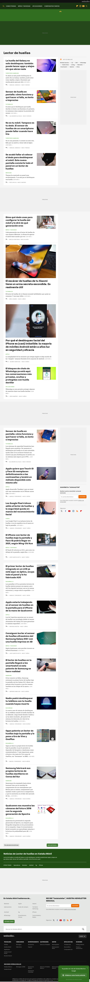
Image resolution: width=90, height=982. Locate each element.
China (78, 67)
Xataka (6, 944)
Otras (7, 518)
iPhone (41, 865)
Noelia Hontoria (14, 239)
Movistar (24, 865)
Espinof (30, 947)
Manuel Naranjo (15, 85)
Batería (72, 67)
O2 (72, 62)
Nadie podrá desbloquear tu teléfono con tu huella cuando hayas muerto (19, 700)
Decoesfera (67, 947)
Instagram (80, 6)
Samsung (9, 675)
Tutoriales (9, 104)
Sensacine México (31, 967)
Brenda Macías (14, 626)
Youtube (83, 6)
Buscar (83, 929)
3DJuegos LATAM (20, 967)
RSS (77, 510)
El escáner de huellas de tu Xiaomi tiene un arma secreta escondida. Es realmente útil (28, 284)
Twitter (86, 6)
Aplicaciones (10, 386)
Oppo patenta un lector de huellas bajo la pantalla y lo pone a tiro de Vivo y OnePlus (20, 735)
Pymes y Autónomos (79, 947)
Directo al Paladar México (45, 967)
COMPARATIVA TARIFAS (51, 6)
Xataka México (8, 967)
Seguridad (9, 708)
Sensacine (31, 944)
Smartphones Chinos (22, 916)
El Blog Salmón (80, 944)
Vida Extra (19, 947)
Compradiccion (68, 949)
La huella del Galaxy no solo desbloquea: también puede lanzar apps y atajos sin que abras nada (20, 65)
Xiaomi (34, 903)
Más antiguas (52, 845)
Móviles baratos (64, 62)
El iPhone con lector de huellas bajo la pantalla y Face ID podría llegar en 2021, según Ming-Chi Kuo (19, 539)
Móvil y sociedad (11, 230)
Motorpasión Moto (55, 947)
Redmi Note (65, 65)
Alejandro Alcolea (16, 116)
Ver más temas (9, 921)
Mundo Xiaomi (8, 956)
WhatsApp (83, 62)
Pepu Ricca (12, 182)
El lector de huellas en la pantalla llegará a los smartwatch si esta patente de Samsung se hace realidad (18, 665)
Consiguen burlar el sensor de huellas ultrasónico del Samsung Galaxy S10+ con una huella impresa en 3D (20, 637)
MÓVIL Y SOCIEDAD (24, 6)
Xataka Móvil (7, 947)
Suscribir (82, 497)
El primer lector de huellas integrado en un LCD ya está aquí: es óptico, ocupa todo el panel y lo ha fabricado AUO (20, 571)
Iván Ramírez (14, 396)
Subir (81, 936)
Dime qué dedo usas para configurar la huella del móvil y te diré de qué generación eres (19, 221)
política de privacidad (70, 909)
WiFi (76, 62)
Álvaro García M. (15, 361)
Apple (7, 354)
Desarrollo (9, 581)
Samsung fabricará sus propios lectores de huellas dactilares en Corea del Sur (18, 772)
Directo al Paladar (45, 944)
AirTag (73, 65)
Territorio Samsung (12, 73)
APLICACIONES (37, 6)
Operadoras (17, 865)
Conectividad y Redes (36, 916)
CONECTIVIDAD (11, 6)
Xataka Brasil (7, 969)
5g (36, 865)
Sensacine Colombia (31, 971)
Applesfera (7, 949)
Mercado (9, 172)
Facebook (65, 510)
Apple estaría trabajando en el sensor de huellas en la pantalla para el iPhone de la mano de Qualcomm (19, 606)
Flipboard (77, 6)
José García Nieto (15, 557)
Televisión (80, 65)
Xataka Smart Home (8, 952)
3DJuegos (18, 944)
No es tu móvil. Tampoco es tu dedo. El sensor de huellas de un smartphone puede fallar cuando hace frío (20, 128)
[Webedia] (86, 1)
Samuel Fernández (15, 496)
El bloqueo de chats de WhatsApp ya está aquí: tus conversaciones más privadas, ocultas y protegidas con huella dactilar (19, 375)
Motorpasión (55, 944)
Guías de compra (23, 907)
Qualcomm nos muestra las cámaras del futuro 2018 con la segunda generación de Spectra (20, 809)
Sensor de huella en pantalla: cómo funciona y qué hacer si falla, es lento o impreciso (19, 96)
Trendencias (67, 944)
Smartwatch (63, 67)
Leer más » (27, 82)
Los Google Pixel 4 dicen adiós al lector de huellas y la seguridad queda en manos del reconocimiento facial (20, 508)
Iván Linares (13, 299)
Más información (58, 980)
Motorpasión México (55, 967)
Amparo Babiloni (15, 691)
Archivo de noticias (12, 845)
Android (31, 865)
